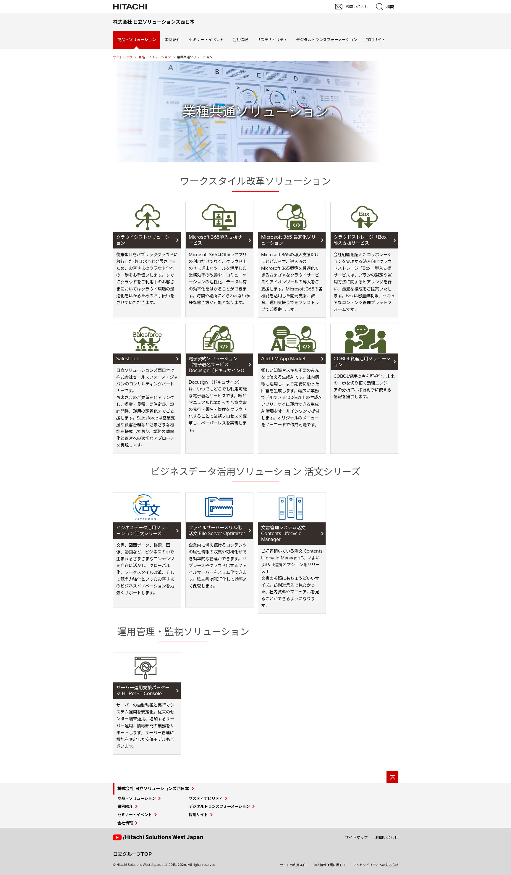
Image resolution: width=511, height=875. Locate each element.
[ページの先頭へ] (392, 777)
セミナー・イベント (206, 39)
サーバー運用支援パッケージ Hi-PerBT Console (142, 690)
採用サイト (375, 39)
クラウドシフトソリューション (142, 240)
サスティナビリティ (206, 798)
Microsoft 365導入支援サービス (215, 240)
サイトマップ (356, 837)
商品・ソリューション (154, 57)
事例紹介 (172, 39)
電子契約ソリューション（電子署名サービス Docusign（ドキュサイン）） (218, 364)
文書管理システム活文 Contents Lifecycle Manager (283, 533)
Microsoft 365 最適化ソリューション (288, 240)
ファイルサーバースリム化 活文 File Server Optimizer (217, 530)
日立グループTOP (132, 854)
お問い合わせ (386, 837)
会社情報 (240, 39)
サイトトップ (122, 57)
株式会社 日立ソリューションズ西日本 (153, 788)
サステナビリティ (272, 39)
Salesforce (127, 358)
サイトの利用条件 (293, 865)
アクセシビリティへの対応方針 (375, 865)
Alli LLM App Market (283, 358)
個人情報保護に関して (329, 865)
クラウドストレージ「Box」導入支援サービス (361, 240)
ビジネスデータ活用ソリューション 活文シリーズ (142, 530)
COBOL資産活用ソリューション (362, 361)
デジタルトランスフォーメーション (326, 39)
